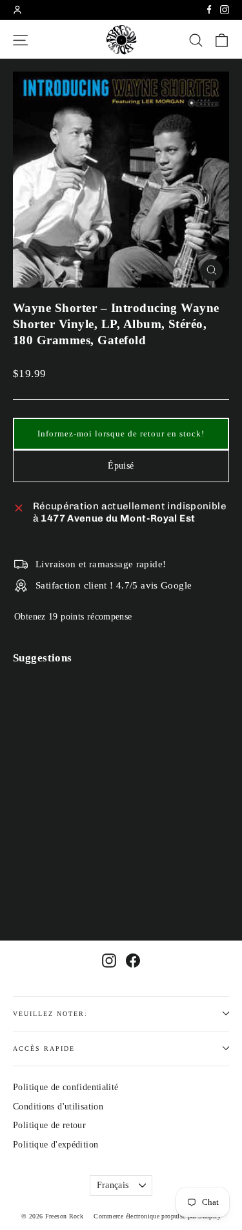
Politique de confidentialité (66, 1087)
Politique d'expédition (55, 1144)
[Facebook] (209, 9)
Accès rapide (44, 1048)
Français (113, 1185)
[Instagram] (224, 9)
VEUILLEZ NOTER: (50, 1013)
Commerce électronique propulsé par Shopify (157, 1216)
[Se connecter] (17, 9)
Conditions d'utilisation (58, 1106)
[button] (121, 434)
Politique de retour (49, 1125)
